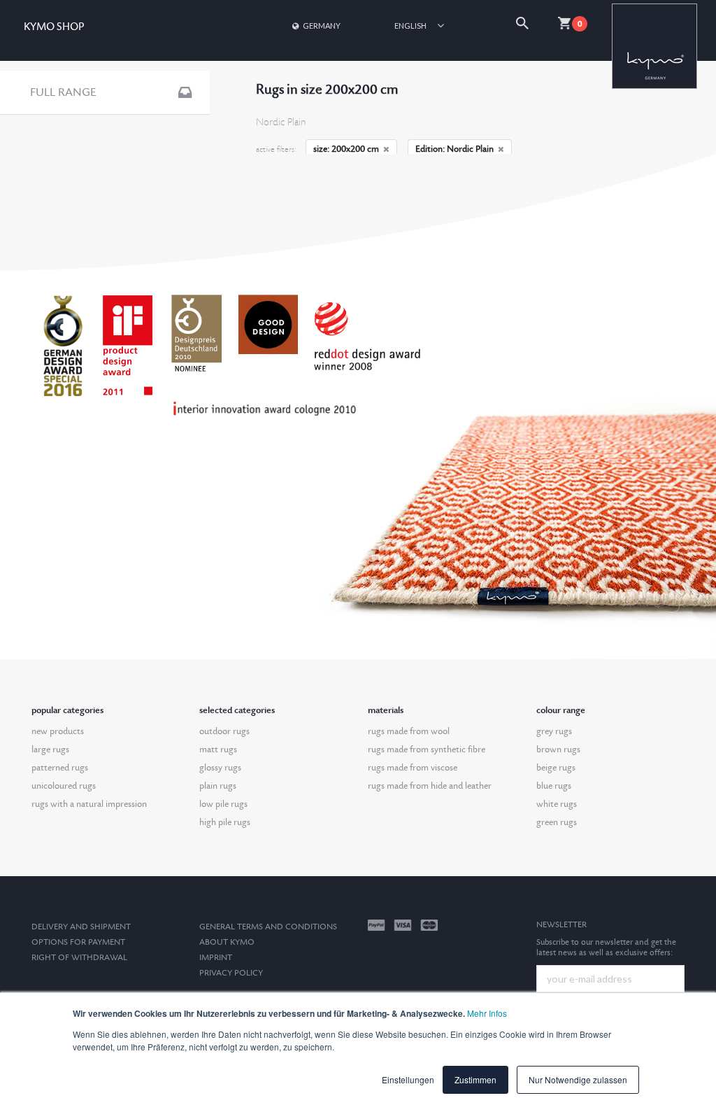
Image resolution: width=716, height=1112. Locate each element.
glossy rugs (220, 767)
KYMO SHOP (54, 27)
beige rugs (555, 767)
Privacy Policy (231, 973)
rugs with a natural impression (89, 804)
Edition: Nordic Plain (454, 149)
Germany (322, 25)
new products (57, 731)
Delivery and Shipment (81, 927)
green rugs (556, 822)
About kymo (227, 942)
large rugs (50, 749)
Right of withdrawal (79, 957)
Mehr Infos (487, 1013)
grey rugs (554, 731)
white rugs (556, 804)
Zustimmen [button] (475, 1079)
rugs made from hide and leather (430, 785)
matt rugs (218, 749)
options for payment (78, 942)
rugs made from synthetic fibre (426, 749)
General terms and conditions (268, 927)
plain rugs (217, 785)
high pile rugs (224, 822)
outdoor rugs (224, 731)
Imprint (215, 957)
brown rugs (558, 749)
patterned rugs (59, 767)
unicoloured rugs (63, 785)
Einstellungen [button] (408, 1079)
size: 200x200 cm (346, 149)
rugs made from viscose (412, 767)
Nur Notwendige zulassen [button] (578, 1079)
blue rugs (553, 785)
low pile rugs (223, 804)
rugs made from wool (409, 731)
